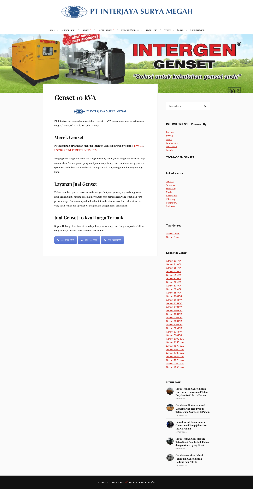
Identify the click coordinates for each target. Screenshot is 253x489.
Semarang (171, 188)
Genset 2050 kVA (175, 367)
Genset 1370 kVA (175, 345)
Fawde (169, 149)
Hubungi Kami (197, 29)
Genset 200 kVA (174, 317)
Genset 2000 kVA (175, 363)
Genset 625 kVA (174, 328)
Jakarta (169, 181)
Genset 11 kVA (173, 264)
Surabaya (170, 185)
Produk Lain (151, 29)
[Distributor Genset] (126, 16)
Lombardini (172, 142)
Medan (169, 192)
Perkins (170, 132)
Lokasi (180, 29)
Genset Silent (173, 237)
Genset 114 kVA (174, 299)
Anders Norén (147, 482)
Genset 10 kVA (75, 97)
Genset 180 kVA (174, 313)
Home (51, 29)
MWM (169, 135)
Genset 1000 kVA (175, 338)
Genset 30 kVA (173, 278)
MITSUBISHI (91, 150)
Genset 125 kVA (174, 303)
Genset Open (173, 233)
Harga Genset (105, 29)
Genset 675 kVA (174, 331)
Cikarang (170, 199)
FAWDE (138, 145)
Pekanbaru (171, 202)
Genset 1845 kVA (175, 356)
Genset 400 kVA (174, 321)
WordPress (118, 482)
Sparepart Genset (129, 29)
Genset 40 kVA (173, 281)
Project (167, 29)
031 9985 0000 (91, 240)
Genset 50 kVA (173, 285)
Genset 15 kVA (173, 267)
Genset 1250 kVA (175, 342)
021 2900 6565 (67, 240)
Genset (85, 29)
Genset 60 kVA (173, 289)
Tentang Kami (68, 29)
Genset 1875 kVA (175, 360)
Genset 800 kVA (174, 335)
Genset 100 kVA (174, 296)
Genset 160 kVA (174, 310)
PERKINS (77, 150)
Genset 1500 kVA (175, 349)
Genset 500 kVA (174, 324)
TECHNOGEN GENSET (180, 157)
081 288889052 (114, 240)
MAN (169, 139)
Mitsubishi (171, 146)
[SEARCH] (205, 106)
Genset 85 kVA (173, 292)
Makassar (171, 206)
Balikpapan (171, 195)
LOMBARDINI (62, 150)
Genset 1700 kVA (175, 352)
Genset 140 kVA (174, 306)
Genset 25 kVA (173, 274)
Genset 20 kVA (173, 271)
